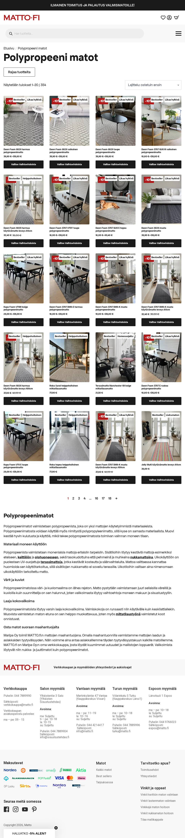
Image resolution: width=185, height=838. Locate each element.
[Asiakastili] (169, 17)
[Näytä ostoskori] (176, 17)
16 (96, 498)
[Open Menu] (178, 33)
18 (109, 498)
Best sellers (104, 776)
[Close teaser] (56, 828)
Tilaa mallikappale (152, 819)
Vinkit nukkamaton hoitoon (157, 813)
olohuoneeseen (46, 557)
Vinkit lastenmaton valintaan (158, 801)
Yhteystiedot (149, 776)
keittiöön (24, 557)
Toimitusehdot (150, 770)
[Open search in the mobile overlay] (75, 33)
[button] (29, 833)
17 (103, 498)
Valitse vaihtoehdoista (23, 164)
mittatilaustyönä (128, 614)
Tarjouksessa (104, 782)
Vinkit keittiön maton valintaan (159, 794)
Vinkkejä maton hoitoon (155, 807)
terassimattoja (52, 562)
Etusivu (9, 48)
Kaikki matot (104, 770)
